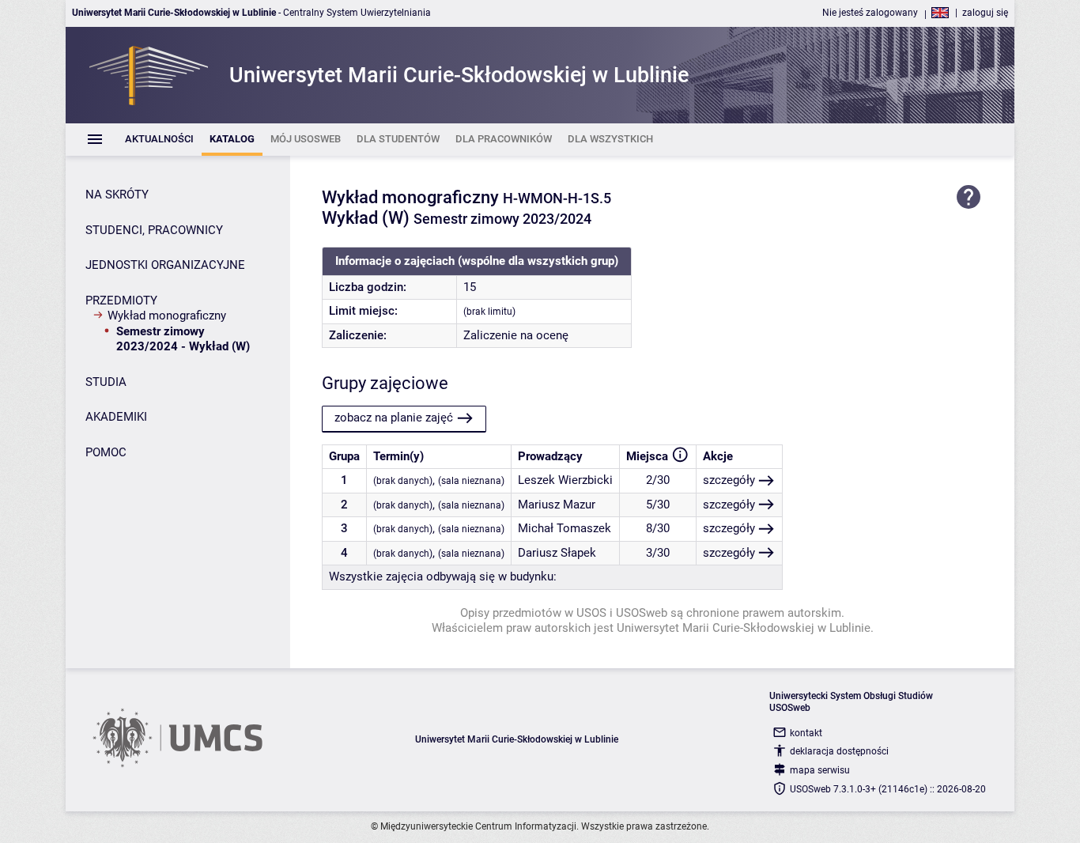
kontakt (806, 733)
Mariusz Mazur (556, 504)
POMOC (106, 452)
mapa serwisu (820, 770)
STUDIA (106, 382)
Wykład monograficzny (167, 315)
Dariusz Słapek (557, 553)
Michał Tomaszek (564, 528)
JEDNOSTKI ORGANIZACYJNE (165, 265)
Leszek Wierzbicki (565, 480)
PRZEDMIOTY (121, 300)
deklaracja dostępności (839, 751)
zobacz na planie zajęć (393, 417)
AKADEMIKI (116, 417)
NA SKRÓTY (117, 194)
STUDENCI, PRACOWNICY (154, 230)
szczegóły (729, 480)
